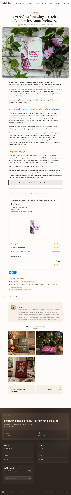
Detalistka (6, 2)
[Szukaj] (30, 478)
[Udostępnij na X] (13, 296)
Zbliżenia (37, 3)
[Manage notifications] (3, 492)
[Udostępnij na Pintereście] (16, 296)
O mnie (50, 3)
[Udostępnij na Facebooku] (10, 296)
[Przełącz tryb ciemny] (65, 4)
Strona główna (19, 3)
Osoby (40, 455)
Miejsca (41, 452)
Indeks (44, 3)
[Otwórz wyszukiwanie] (68, 3)
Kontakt (57, 3)
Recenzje (29, 3)
